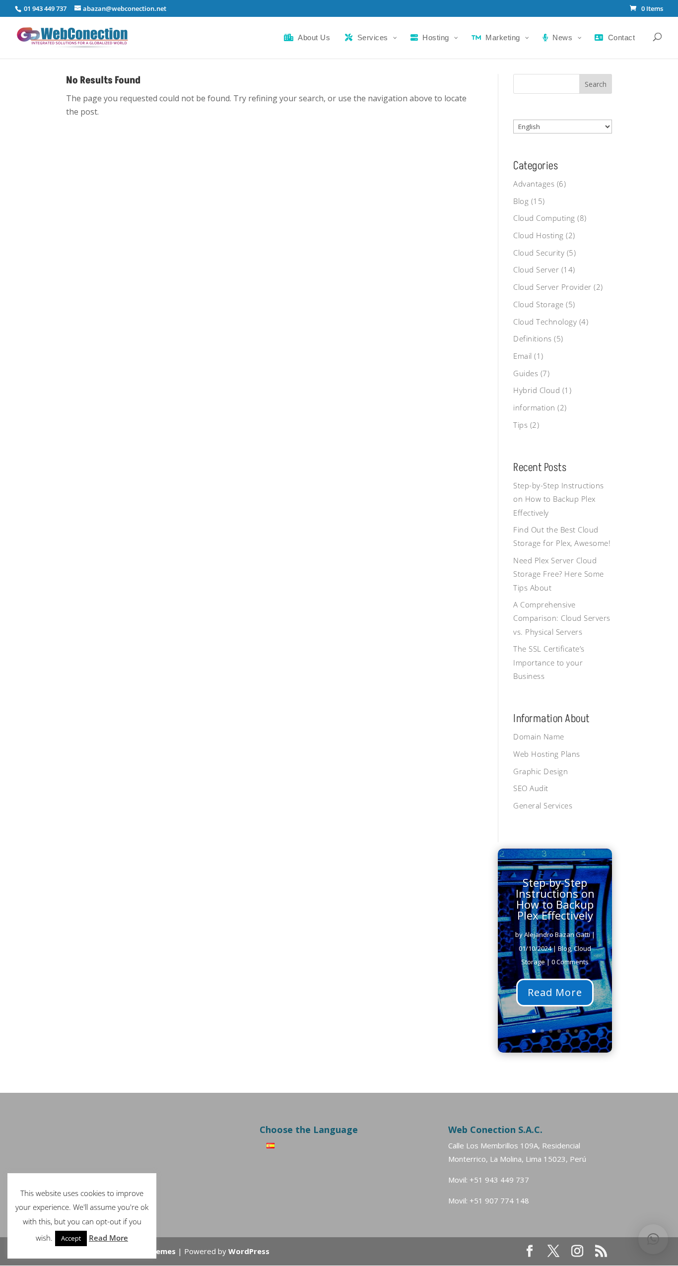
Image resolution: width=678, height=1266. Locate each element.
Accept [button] (71, 1238)
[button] (653, 1239)
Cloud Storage (538, 304)
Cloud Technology (545, 322)
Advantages (533, 184)
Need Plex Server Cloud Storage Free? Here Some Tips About (558, 573)
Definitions (532, 338)
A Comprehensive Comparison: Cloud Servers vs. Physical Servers (561, 618)
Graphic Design (540, 771)
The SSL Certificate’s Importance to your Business (549, 662)
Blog (521, 201)
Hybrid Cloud (536, 390)
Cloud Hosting (538, 235)
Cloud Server (536, 269)
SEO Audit (530, 788)
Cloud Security (538, 253)
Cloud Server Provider (552, 287)
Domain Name (538, 736)
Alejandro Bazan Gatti (557, 934)
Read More (555, 992)
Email (522, 356)
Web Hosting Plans (546, 754)
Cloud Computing (544, 218)
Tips (520, 425)
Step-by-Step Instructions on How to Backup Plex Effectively (558, 498)
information (534, 407)
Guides (525, 373)
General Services (542, 805)
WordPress (249, 1251)
